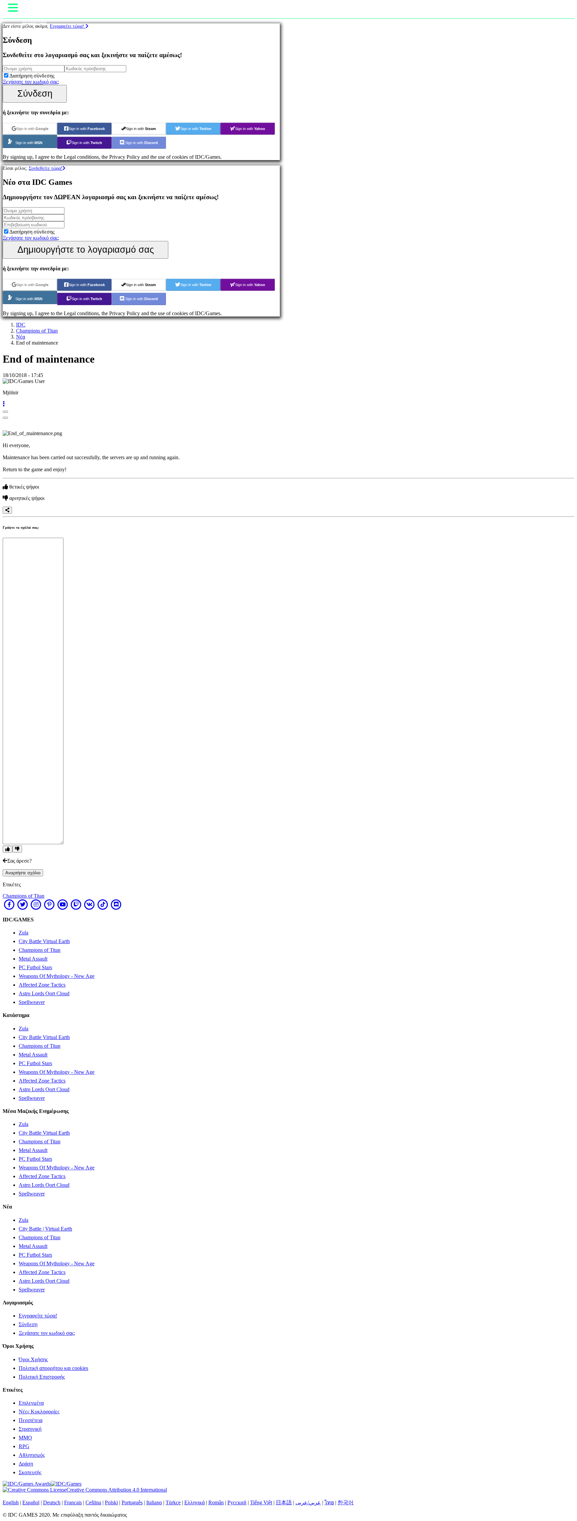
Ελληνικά (194, 1502)
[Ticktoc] (103, 904)
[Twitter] (22, 904)
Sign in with (32, 129)
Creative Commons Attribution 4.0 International (116, 1490)
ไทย (329, 1502)
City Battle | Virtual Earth (45, 1229)
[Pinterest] (49, 904)
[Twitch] (76, 904)
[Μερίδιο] (7, 510)
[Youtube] (62, 904)
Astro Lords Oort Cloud (44, 993)
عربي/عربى (308, 1502)
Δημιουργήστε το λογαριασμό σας (85, 249)
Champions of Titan (37, 331)
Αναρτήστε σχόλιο (22, 872)
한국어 (346, 1502)
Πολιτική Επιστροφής (42, 1377)
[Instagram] (36, 904)
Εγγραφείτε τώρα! (67, 26)
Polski (111, 1502)
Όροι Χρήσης (33, 1359)
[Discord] (116, 904)
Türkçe (173, 1502)
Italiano (154, 1502)
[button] (4, 404)
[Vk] (89, 904)
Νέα (20, 337)
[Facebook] (9, 904)
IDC (20, 325)
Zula (23, 932)
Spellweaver (32, 1002)
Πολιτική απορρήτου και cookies (53, 1368)
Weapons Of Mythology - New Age (56, 976)
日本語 (284, 1502)
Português (132, 1502)
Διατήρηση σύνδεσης (31, 76)
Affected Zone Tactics (42, 985)
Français (73, 1502)
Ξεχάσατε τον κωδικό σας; (31, 82)
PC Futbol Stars (35, 967)
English (11, 1502)
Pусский (236, 1502)
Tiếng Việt (261, 1502)
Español (30, 1502)
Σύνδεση (34, 93)
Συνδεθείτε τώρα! (45, 168)
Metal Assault (33, 959)
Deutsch (51, 1502)
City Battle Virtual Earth (44, 941)
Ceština (93, 1502)
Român (216, 1502)
